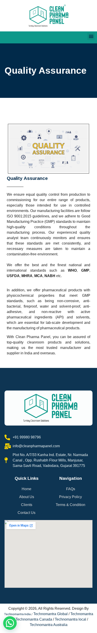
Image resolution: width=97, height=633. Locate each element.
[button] (91, 36)
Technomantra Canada (34, 619)
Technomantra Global (50, 614)
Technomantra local (70, 619)
